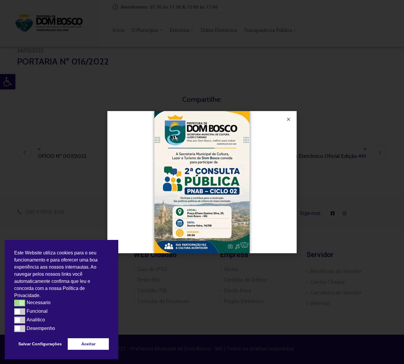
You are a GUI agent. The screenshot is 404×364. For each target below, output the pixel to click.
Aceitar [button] (88, 343)
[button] (42, 296)
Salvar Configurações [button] (40, 343)
